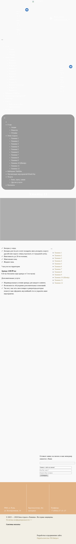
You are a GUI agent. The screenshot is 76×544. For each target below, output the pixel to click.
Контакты (8, 109)
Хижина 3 (12, 66)
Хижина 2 (12, 63)
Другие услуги (14, 107)
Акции (11, 49)
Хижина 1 (12, 60)
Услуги (7, 101)
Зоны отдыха (10, 57)
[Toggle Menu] (2, 39)
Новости (12, 52)
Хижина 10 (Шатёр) (16, 85)
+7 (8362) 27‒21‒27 (58, 511)
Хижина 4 (12, 68)
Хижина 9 (12, 82)
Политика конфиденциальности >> (19, 520)
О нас (7, 46)
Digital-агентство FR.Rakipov (48, 538)
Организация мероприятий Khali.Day (21, 174)
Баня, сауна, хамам (16, 104)
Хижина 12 (13, 90)
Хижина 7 (12, 77)
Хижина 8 (12, 79)
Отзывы (12, 55)
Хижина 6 (12, 74)
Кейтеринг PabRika (12, 93)
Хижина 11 (13, 88)
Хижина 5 (12, 71)
